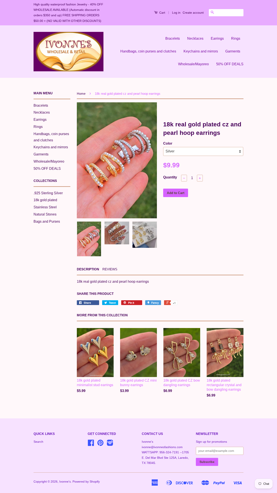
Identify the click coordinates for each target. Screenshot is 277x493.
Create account (193, 12)
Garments (232, 51)
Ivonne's (65, 481)
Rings (235, 38)
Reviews (109, 269)
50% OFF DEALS (229, 64)
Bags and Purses (47, 221)
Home (81, 93)
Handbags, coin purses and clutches (148, 51)
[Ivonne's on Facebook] (91, 444)
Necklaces (195, 38)
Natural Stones (45, 214)
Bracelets (172, 38)
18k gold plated (45, 200)
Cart (161, 12)
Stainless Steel (45, 207)
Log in (176, 12)
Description (88, 269)
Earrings (217, 38)
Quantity (170, 177)
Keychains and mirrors (201, 51)
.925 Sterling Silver (48, 193)
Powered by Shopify (86, 481)
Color (167, 143)
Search (38, 441)
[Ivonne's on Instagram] (110, 444)
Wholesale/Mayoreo (193, 64)
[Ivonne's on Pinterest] (100, 444)
